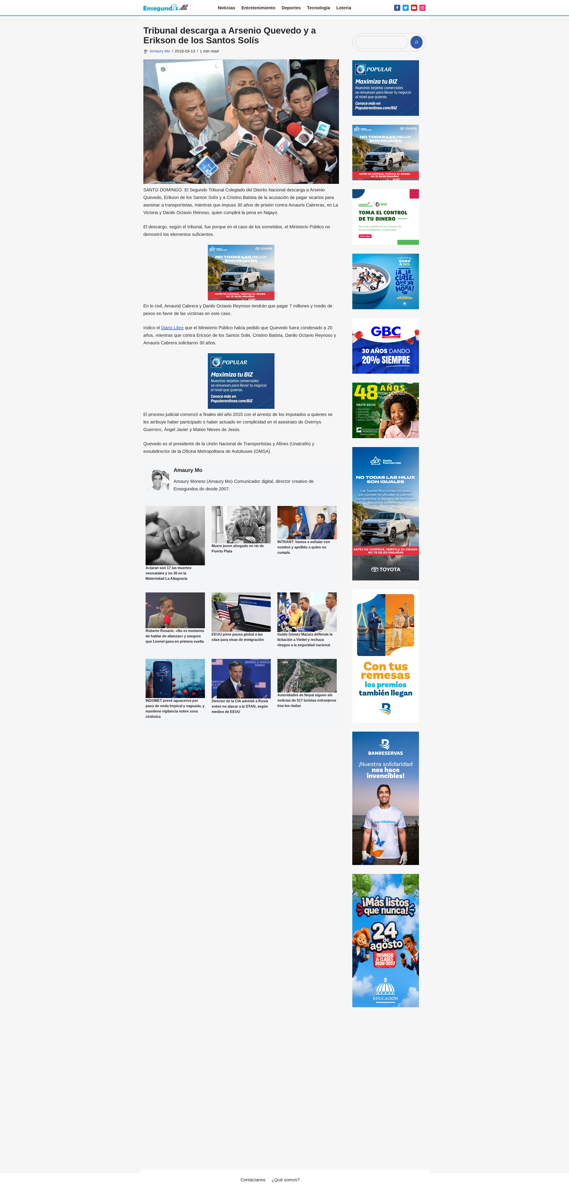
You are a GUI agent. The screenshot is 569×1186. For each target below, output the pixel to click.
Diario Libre (172, 327)
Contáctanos (252, 1179)
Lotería (343, 7)
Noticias (226, 7)
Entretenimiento (258, 7)
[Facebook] (397, 8)
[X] (406, 8)
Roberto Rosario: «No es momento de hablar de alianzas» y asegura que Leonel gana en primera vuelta (175, 636)
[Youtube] (414, 8)
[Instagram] (422, 8)
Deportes (291, 7)
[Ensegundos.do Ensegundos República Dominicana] (165, 7)
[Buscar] (417, 42)
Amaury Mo (160, 51)
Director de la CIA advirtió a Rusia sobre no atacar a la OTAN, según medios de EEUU (240, 706)
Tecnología (318, 7)
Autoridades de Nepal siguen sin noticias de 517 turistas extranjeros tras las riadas (306, 700)
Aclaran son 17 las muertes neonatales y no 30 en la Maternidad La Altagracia (168, 573)
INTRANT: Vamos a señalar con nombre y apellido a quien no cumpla (303, 547)
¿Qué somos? (286, 1179)
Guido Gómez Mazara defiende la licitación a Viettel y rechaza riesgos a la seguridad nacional (305, 639)
